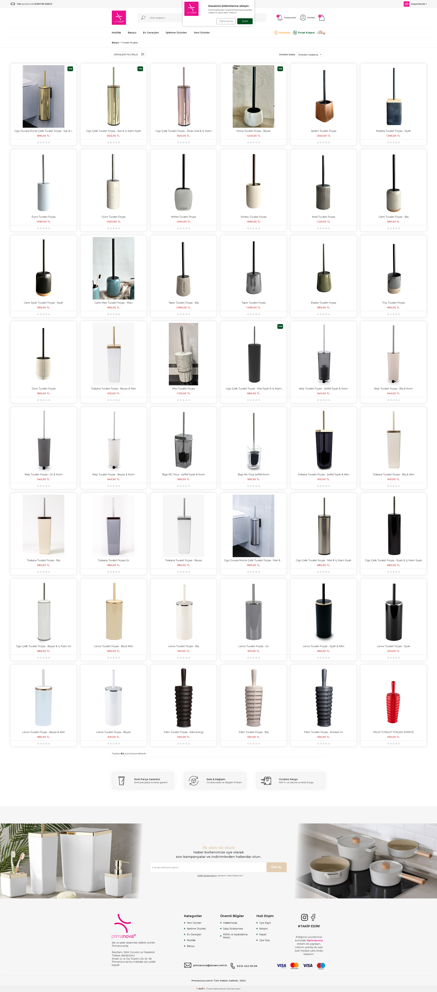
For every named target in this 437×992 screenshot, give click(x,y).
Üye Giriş (264, 940)
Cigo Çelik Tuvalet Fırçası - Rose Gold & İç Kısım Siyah (184, 130)
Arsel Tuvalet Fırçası (323, 216)
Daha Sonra (226, 21)
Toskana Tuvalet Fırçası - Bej (43, 560)
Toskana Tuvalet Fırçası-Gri (113, 560)
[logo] (119, 18)
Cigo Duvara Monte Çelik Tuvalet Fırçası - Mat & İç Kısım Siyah (253, 560)
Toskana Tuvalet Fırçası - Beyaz (183, 560)
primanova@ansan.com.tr (210, 965)
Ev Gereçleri (194, 934)
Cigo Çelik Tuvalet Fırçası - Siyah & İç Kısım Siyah (393, 560)
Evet (245, 21)
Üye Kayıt (265, 922)
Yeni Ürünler (194, 922)
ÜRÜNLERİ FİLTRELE (126, 54)
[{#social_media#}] (304, 917)
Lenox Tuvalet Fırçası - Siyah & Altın (323, 646)
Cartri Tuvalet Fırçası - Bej (393, 216)
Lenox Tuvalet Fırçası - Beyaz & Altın (43, 732)
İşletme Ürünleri (196, 928)
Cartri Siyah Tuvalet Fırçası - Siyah (43, 302)
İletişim (263, 928)
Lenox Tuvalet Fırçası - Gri (253, 646)
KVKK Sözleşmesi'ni (207, 875)
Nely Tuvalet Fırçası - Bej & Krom (393, 388)
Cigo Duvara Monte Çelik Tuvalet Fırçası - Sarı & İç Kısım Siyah (43, 130)
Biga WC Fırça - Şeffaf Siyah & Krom (183, 474)
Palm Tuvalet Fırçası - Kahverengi (183, 732)
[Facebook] (313, 917)
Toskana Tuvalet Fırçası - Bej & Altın (393, 474)
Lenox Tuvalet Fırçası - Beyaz (113, 732)
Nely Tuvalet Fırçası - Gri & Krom (44, 474)
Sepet (262, 934)
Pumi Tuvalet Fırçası (43, 216)
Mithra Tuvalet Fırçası (183, 216)
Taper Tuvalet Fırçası (254, 302)
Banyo (115, 42)
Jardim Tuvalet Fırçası (323, 130)
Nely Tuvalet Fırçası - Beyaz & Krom (113, 474)
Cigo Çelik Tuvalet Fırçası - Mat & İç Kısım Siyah (323, 560)
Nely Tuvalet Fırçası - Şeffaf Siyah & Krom (323, 388)
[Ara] (143, 17)
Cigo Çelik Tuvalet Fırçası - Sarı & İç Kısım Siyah (113, 130)
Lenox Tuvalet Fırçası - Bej (183, 646)
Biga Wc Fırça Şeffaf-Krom (253, 474)
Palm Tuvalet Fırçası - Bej (254, 732)
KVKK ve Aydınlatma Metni (235, 936)
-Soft (200, 988)
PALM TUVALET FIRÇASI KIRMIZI (393, 732)
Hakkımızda (230, 922)
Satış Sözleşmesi (233, 928)
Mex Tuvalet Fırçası (183, 388)
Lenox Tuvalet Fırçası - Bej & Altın (113, 646)
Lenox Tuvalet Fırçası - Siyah (393, 646)
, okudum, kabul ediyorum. (220, 875)
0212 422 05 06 (247, 966)
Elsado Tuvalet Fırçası (323, 302)
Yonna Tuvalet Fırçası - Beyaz (253, 130)
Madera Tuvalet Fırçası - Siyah (393, 130)
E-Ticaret (208, 988)
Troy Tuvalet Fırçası (393, 302)
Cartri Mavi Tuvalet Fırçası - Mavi (113, 302)
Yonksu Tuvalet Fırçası (253, 216)
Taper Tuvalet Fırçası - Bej (183, 302)
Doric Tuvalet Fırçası (43, 388)
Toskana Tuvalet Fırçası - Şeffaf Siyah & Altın (323, 474)
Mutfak (191, 940)
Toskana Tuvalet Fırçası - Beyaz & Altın (113, 388)
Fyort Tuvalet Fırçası (113, 216)
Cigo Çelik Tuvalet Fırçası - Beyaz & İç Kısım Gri (43, 646)
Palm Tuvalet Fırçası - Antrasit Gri (323, 732)
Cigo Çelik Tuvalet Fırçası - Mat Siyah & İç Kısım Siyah (253, 388)
